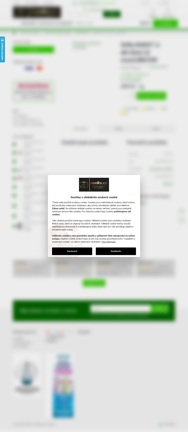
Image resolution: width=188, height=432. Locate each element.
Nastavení (72, 251)
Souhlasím (116, 251)
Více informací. (109, 241)
